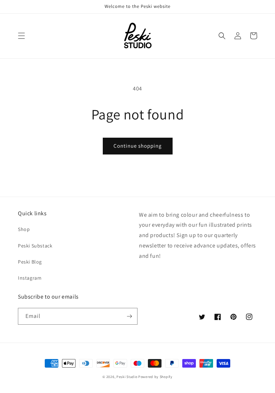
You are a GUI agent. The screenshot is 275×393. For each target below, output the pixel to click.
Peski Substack (35, 245)
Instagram (30, 278)
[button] (21, 36)
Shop (24, 229)
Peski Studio (126, 376)
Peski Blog (30, 262)
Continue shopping (138, 145)
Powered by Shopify (155, 376)
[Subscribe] (129, 316)
